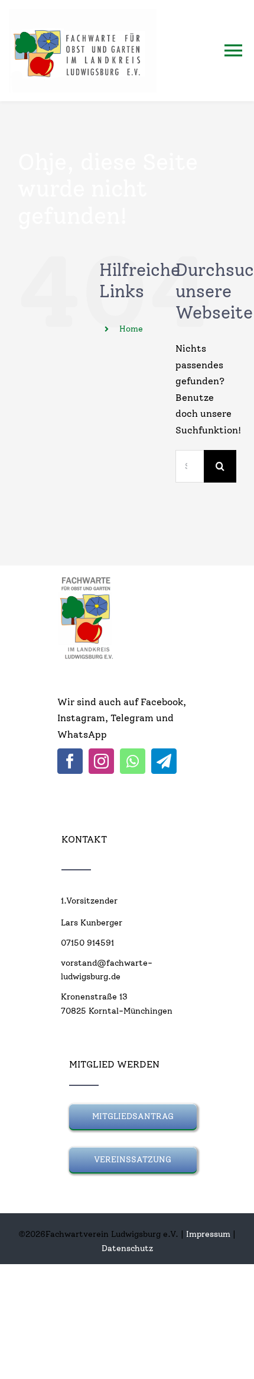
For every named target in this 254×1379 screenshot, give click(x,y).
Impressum (208, 1234)
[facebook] (70, 761)
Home (131, 329)
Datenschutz (127, 1248)
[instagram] (101, 761)
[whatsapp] (132, 761)
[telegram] (164, 761)
